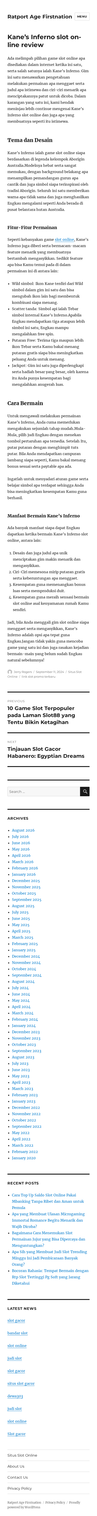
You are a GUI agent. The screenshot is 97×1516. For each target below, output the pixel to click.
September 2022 (27, 1126)
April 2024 (21, 1006)
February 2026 (25, 868)
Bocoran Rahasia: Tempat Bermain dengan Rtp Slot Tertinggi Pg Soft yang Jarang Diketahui (50, 1277)
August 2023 (23, 1057)
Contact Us (17, 1477)
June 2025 (21, 918)
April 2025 (21, 931)
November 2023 (26, 1038)
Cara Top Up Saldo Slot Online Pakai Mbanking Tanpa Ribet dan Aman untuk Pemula (48, 1201)
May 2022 (21, 1132)
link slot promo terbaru (38, 676)
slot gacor (16, 1320)
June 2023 (21, 1069)
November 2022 (26, 1114)
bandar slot (17, 1333)
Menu (82, 16)
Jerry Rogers (23, 672)
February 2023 (25, 1095)
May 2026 (21, 849)
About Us (15, 1466)
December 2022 (26, 1107)
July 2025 (20, 912)
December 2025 (26, 880)
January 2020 (24, 1158)
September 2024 (27, 975)
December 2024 (26, 956)
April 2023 (21, 1082)
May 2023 (20, 1076)
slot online (64, 239)
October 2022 (24, 1120)
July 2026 (20, 836)
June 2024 (21, 994)
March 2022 (22, 1145)
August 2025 (23, 906)
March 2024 (22, 1013)
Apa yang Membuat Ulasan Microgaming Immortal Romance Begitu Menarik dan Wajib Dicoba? (48, 1220)
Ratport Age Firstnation (39, 17)
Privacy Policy (19, 1488)
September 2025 (27, 899)
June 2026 (21, 843)
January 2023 (23, 1101)
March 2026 (23, 862)
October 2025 (24, 893)
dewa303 (15, 1396)
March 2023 (22, 1088)
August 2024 (23, 981)
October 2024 (24, 969)
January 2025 (24, 950)
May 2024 (21, 1000)
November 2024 (26, 962)
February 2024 (25, 1019)
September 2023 (26, 1051)
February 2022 (25, 1151)
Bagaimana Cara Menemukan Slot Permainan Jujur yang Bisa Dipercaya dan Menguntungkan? (48, 1239)
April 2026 (21, 855)
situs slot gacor (21, 1383)
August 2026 (23, 830)
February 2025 (25, 943)
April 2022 (21, 1139)
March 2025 (22, 937)
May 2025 (21, 925)
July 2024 (20, 988)
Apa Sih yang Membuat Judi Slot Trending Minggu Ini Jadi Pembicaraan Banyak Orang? (49, 1258)
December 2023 (26, 1032)
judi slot (14, 1358)
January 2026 (24, 874)
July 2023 (20, 1063)
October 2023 (24, 1044)
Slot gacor (16, 1434)
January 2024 (24, 1025)
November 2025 (26, 887)
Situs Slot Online (22, 1455)
